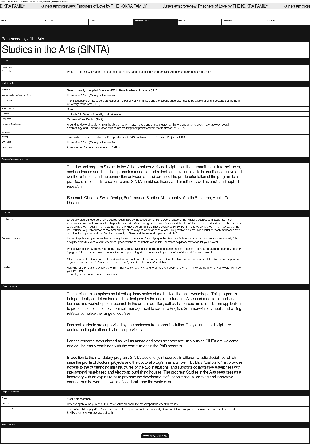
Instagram (56, 1)
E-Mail (39, 1)
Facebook (47, 1)
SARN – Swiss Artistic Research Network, (18, 1)
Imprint (64, 1)
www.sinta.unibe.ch (155, 436)
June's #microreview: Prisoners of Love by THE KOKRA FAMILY (77, 6)
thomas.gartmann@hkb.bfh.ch (192, 72)
